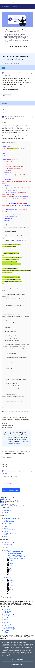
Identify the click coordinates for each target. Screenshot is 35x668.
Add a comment (7, 96)
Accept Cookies (17, 659)
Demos (6, 520)
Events (6, 535)
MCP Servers (4, 506)
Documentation (9, 522)
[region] (17, 654)
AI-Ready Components (17, 506)
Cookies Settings (17, 664)
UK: (15, 553)
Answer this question (10, 490)
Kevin (5, 73)
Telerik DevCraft (5, 499)
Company (7, 609)
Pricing (6, 512)
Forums (6, 525)
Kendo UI (3, 503)
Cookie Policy (5, 652)
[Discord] (8, 575)
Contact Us (7, 550)
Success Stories (9, 542)
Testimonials (8, 544)
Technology (7, 611)
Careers (6, 617)
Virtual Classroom (10, 533)
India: (15, 555)
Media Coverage (9, 616)
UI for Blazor (16, 6)
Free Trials (7, 510)
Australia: (16, 558)
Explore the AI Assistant (17, 46)
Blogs (5, 526)
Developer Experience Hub (13, 518)
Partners (6, 531)
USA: (15, 552)
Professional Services (11, 530)
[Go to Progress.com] (6, 598)
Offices (6, 619)
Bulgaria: (16, 557)
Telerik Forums (7, 6)
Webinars (7, 528)
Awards (6, 613)
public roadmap (13, 435)
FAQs (5, 536)
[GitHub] (8, 573)
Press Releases (9, 614)
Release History (9, 523)
